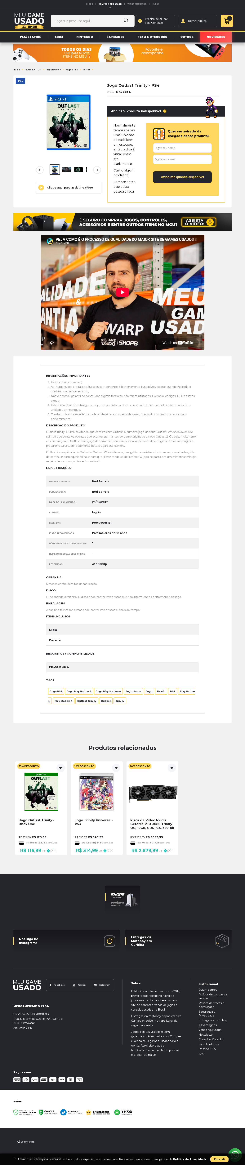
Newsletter (206, 1034)
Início (16, 69)
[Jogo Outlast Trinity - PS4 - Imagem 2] (66, 169)
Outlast (106, 700)
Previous (40, 170)
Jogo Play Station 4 (108, 691)
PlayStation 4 (53, 69)
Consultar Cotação (211, 1039)
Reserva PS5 (207, 1049)
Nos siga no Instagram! (28, 941)
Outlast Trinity (86, 700)
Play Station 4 (63, 700)
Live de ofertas (209, 1044)
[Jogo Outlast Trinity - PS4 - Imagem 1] (55, 169)
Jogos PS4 (72, 69)
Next (96, 172)
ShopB (89, 4)
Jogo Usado (133, 691)
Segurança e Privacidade (207, 1013)
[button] (68, 187)
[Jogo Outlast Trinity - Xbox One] (41, 808)
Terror (86, 69)
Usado (161, 691)
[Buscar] (126, 21)
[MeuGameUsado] (29, 21)
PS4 (172, 691)
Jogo (149, 691)
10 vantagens (208, 1025)
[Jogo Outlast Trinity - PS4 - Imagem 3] (78, 169)
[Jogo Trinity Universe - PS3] (97, 808)
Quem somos (208, 989)
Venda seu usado (137, 4)
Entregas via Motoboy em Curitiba (141, 941)
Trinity (119, 700)
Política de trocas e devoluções (211, 1005)
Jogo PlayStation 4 (79, 691)
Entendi (219, 1159)
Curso (155, 4)
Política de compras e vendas (213, 996)
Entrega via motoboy (213, 1020)
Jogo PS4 (56, 691)
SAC (201, 1054)
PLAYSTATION (32, 69)
